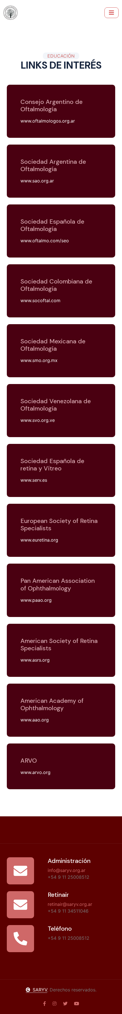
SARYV (40, 990)
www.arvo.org (35, 772)
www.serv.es (33, 480)
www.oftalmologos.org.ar (47, 121)
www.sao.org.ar (37, 181)
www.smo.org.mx (39, 360)
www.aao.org (34, 720)
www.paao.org (36, 600)
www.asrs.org (35, 660)
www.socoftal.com (40, 300)
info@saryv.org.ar (66, 870)
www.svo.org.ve (37, 420)
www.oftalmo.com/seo (44, 240)
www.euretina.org (39, 540)
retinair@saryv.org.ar (70, 904)
